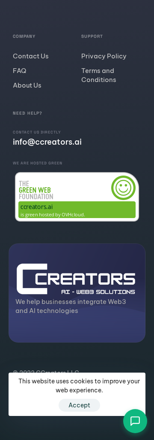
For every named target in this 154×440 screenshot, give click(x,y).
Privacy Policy (104, 56)
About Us (27, 85)
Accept (79, 405)
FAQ (19, 71)
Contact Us (31, 56)
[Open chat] (135, 421)
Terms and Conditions (98, 75)
